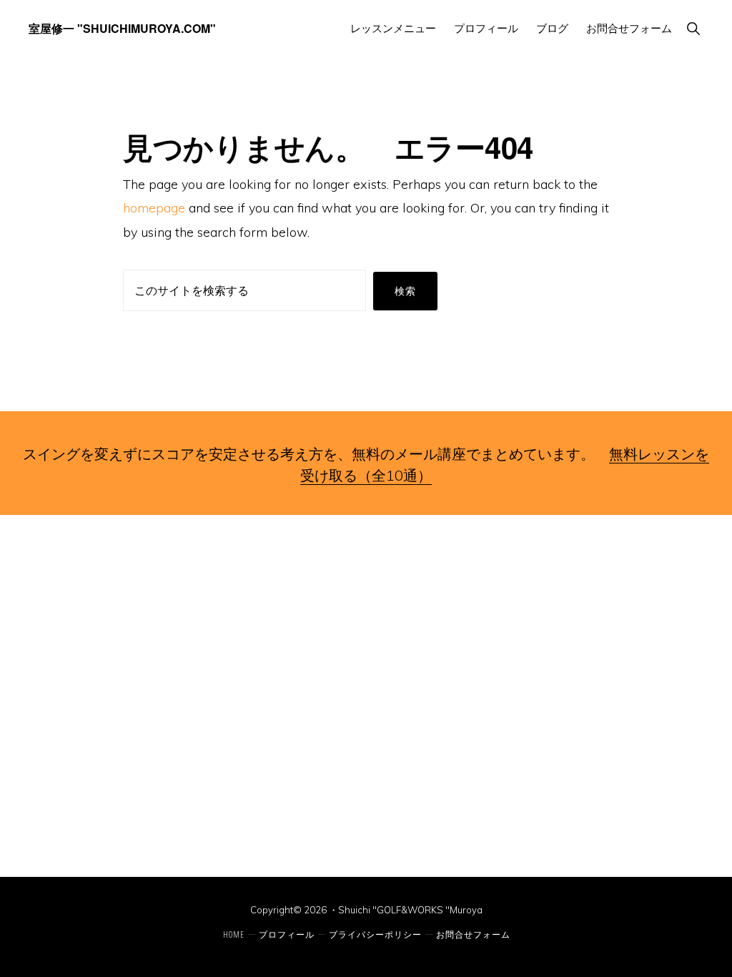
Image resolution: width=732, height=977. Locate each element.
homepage (154, 208)
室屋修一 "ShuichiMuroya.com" (122, 28)
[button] (693, 28)
